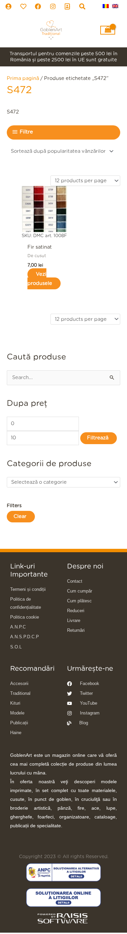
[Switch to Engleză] (115, 6)
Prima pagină (23, 78)
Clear (20, 516)
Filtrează (97, 437)
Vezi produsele (39, 279)
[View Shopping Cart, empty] (107, 30)
